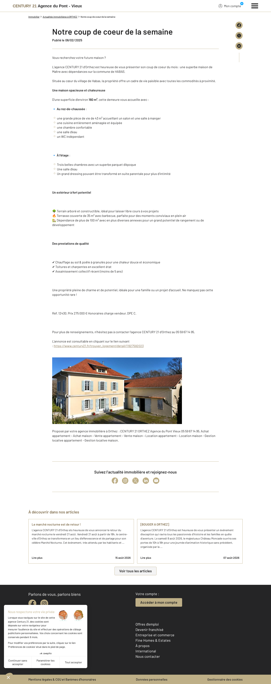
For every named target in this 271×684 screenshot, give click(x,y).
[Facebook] (115, 480)
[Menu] (254, 5)
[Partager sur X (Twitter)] (239, 35)
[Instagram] (125, 480)
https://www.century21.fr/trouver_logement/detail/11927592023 (99, 346)
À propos (143, 645)
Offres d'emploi (147, 624)
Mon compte (232, 6)
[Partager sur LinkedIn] (239, 45)
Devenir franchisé (149, 629)
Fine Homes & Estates (153, 640)
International (146, 651)
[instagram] (44, 603)
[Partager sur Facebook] (239, 25)
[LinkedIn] (146, 480)
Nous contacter (148, 656)
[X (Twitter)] (135, 480)
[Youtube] (156, 480)
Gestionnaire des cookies (225, 679)
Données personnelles (151, 679)
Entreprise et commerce (155, 635)
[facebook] (32, 603)
